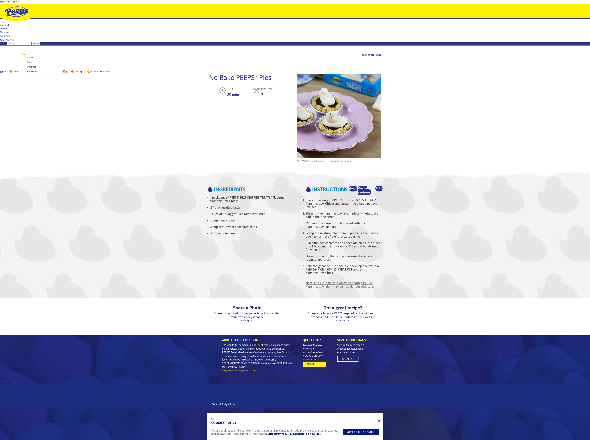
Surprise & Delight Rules (223, 404)
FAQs (65, 71)
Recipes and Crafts (31, 54)
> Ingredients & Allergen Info (235, 370)
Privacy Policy (218, 389)
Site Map (216, 400)
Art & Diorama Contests (98, 71)
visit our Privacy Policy (294, 433)
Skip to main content (10, 1)
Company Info (218, 386)
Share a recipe (343, 320)
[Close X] (377, 420)
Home (3, 71)
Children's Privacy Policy (223, 393)
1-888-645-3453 (310, 359)
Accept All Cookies (360, 432)
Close (214, 419)
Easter (30, 62)
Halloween (32, 71)
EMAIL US (310, 364)
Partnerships (77, 71)
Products (14, 71)
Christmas (31, 67)
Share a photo (247, 320)
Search (3, 43)
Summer (30, 58)
